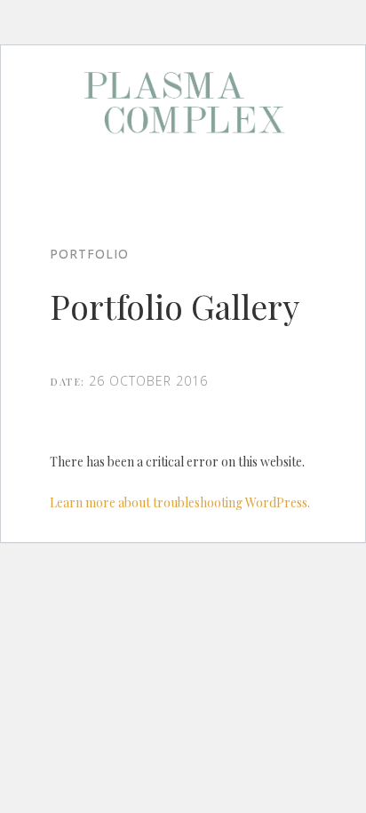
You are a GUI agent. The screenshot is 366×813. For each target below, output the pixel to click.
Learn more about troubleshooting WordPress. (180, 502)
